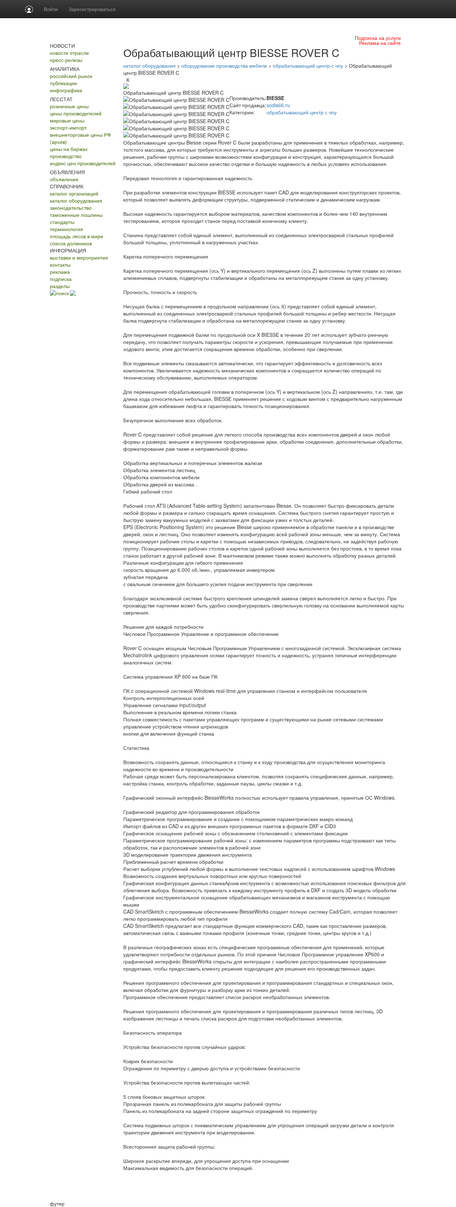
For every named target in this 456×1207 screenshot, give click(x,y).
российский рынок (71, 75)
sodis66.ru (278, 105)
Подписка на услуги (378, 37)
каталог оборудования (76, 200)
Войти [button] (51, 8)
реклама (60, 271)
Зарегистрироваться (92, 8)
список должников (71, 243)
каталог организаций (74, 193)
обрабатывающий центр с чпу (308, 65)
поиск (62, 293)
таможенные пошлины (76, 214)
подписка (61, 278)
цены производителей (76, 113)
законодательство (71, 207)
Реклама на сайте (380, 42)
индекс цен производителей (82, 163)
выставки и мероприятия (79, 257)
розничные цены (69, 106)
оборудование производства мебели (224, 65)
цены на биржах (69, 148)
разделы (60, 285)
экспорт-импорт (68, 127)
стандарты (62, 221)
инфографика (66, 90)
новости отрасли (69, 52)
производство (66, 156)
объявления (64, 179)
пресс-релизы (66, 59)
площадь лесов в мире (76, 236)
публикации (63, 83)
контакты (60, 264)
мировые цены (67, 120)
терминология (66, 228)
